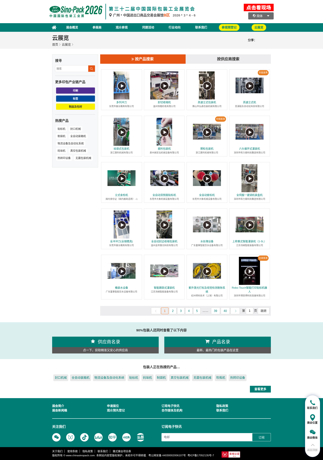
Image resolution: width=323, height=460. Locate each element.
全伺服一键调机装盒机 (249, 194)
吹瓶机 (220, 377)
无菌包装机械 (83, 157)
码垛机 (61, 150)
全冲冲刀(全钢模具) (121, 241)
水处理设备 (206, 241)
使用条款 (72, 451)
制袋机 (61, 136)
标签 (75, 98)
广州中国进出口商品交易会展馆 (141, 15)
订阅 (261, 437)
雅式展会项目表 (122, 451)
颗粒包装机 (206, 148)
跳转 (264, 311)
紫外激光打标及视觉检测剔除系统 (207, 289)
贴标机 (61, 128)
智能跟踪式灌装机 (164, 287)
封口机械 (75, 128)
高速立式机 (249, 102)
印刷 (75, 90)
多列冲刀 (121, 102)
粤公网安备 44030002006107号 (167, 455)
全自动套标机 (207, 194)
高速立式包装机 (207, 102)
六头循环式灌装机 (249, 148)
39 (215, 311)
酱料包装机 (164, 148)
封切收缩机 (164, 102)
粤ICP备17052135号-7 (200, 455)
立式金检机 (121, 194)
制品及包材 (75, 106)
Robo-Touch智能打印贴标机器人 (249, 289)
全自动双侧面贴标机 (164, 194)
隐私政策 (87, 451)
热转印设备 (64, 157)
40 (225, 311)
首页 (55, 44)
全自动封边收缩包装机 (164, 241)
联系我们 (201, 27)
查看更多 (260, 389)
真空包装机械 (78, 150)
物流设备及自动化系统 (71, 143)
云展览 (66, 44)
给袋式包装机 (121, 148)
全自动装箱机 (78, 136)
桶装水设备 (121, 287)
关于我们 (57, 451)
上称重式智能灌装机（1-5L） (249, 241)
